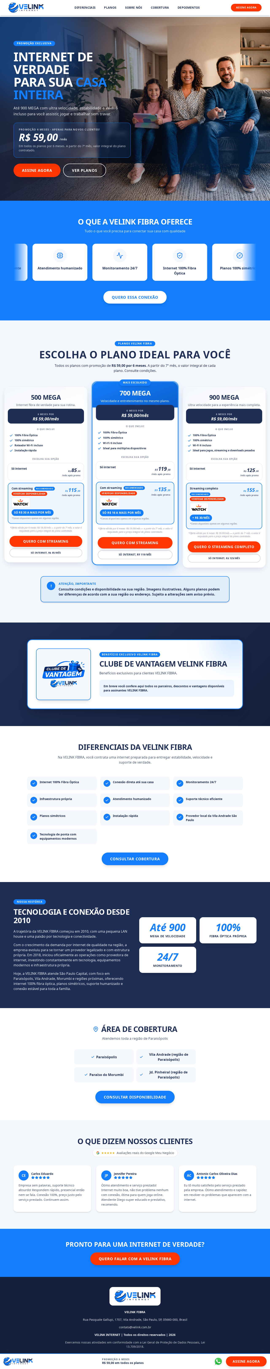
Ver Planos (84, 170)
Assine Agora (246, 7)
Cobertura (160, 7)
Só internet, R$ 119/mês (135, 554)
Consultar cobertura (135, 858)
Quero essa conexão (135, 297)
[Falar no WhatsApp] (218, 1361)
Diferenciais (85, 7)
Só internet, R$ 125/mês (224, 558)
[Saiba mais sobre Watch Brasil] (21, 503)
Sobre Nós (133, 7)
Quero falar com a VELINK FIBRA (135, 1258)
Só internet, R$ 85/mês (46, 552)
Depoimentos (189, 7)
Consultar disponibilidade (135, 1097)
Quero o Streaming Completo (224, 547)
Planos (110, 7)
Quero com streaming (45, 541)
